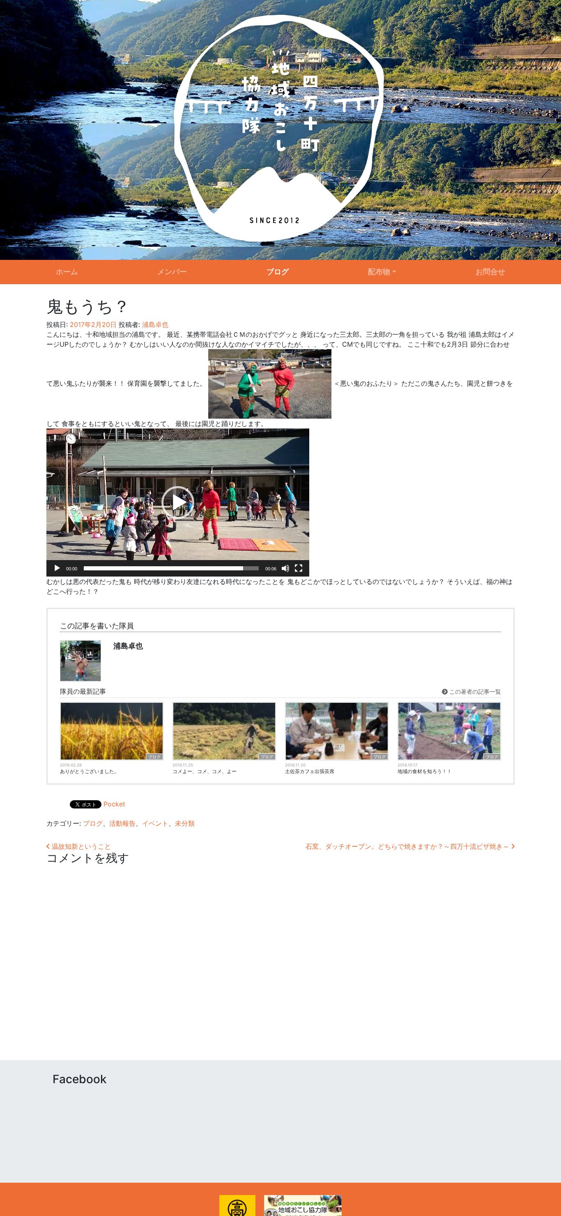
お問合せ (490, 271)
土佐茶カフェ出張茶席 (309, 771)
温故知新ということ (80, 846)
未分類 (185, 823)
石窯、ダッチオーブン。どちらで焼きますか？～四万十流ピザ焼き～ (408, 846)
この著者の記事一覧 (474, 691)
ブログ (278, 271)
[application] (177, 502)
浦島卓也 (154, 324)
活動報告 (122, 823)
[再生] (57, 568)
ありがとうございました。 (89, 771)
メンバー (172, 271)
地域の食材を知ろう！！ (425, 771)
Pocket (114, 804)
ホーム (67, 271)
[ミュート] (285, 568)
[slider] (171, 568)
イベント (155, 823)
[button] (177, 502)
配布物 (379, 271)
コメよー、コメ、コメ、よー (204, 771)
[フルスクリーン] (298, 568)
